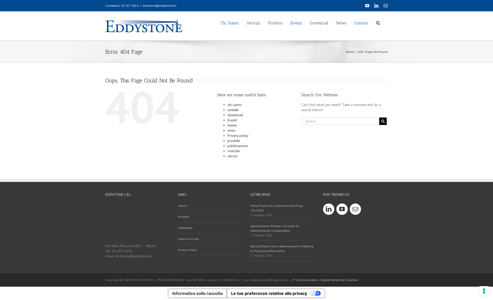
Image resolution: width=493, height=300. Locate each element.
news (231, 130)
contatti (233, 110)
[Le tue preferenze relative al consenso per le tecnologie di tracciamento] (484, 291)
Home (232, 125)
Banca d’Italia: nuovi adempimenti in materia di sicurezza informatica (282, 248)
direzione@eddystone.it (159, 5)
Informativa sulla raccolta (197, 293)
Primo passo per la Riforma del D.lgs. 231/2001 (277, 208)
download (235, 115)
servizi (232, 156)
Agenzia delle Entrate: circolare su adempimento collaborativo (274, 228)
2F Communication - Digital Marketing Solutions (325, 280)
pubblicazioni (237, 145)
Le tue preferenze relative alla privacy (269, 293)
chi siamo (234, 104)
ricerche (233, 151)
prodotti (233, 140)
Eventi (232, 120)
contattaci (185, 228)
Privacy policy (238, 135)
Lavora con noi (188, 239)
